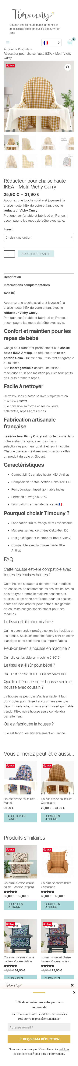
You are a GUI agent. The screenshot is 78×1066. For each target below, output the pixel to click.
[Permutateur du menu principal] (8, 42)
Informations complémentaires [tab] (27, 285)
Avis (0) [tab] (9, 293)
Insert (8, 229)
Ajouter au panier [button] (17, 817)
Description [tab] (12, 277)
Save (11, 65)
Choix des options (52, 817)
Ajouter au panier (36, 254)
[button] (72, 985)
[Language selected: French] (51, 42)
